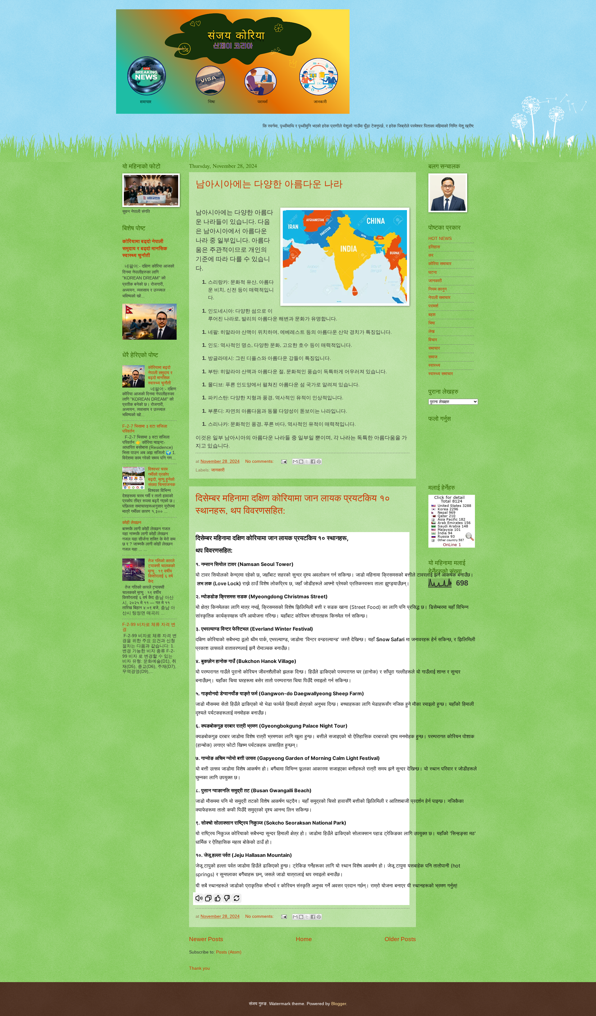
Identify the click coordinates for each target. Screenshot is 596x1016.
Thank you (199, 968)
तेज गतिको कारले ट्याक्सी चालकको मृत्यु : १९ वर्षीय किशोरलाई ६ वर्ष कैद (161, 571)
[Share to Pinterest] (319, 461)
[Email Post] (283, 461)
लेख (431, 331)
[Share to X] (307, 461)
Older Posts (400, 939)
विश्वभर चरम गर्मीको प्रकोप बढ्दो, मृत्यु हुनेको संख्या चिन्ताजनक (161, 477)
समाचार (434, 348)
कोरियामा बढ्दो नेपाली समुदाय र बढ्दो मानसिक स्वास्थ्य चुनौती (144, 248)
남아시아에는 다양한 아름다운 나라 (269, 183)
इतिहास (434, 247)
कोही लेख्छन (131, 522)
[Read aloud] (199, 898)
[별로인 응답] (227, 898)
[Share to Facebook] (313, 461)
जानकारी (217, 470)
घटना (432, 272)
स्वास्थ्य (434, 365)
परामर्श (433, 306)
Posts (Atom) (229, 952)
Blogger (338, 1003)
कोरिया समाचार (439, 263)
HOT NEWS (440, 238)
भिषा (431, 323)
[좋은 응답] (217, 898)
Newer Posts (206, 939)
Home (304, 939)
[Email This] (295, 461)
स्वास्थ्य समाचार (440, 373)
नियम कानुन (437, 289)
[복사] (208, 898)
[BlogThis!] (301, 461)
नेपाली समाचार (439, 297)
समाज (432, 357)
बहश (432, 314)
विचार (432, 340)
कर (430, 255)
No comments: (260, 461)
